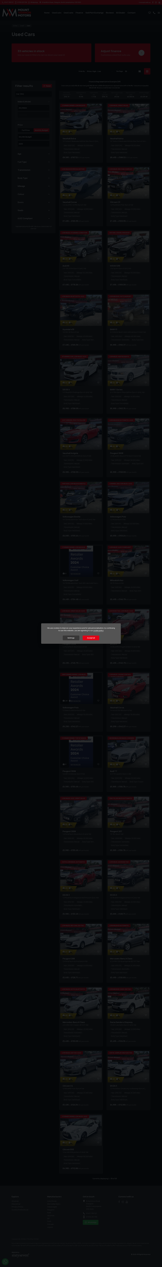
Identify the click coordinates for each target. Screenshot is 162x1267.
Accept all (91, 638)
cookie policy (98, 630)
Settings (70, 638)
